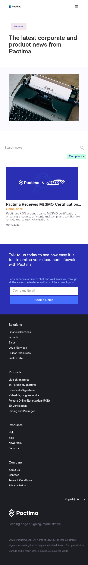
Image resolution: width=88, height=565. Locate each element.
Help (11, 432)
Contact (14, 475)
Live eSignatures (19, 380)
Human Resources (20, 353)
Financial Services (20, 332)
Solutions (15, 324)
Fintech (13, 337)
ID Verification (18, 406)
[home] (24, 6)
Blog (11, 438)
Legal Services (18, 347)
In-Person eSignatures (23, 385)
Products (15, 372)
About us (14, 470)
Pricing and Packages (22, 411)
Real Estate (16, 358)
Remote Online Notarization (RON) (29, 400)
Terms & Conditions (20, 480)
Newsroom (15, 443)
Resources (16, 425)
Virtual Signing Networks (24, 395)
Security (14, 448)
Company (16, 462)
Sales (12, 342)
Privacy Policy (17, 485)
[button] (74, 6)
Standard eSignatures (22, 390)
